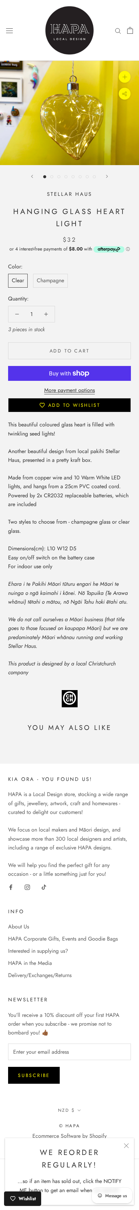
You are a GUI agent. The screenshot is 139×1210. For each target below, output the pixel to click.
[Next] (107, 176)
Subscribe (34, 1075)
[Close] (126, 1145)
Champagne (50, 280)
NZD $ (66, 1110)
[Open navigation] (9, 30)
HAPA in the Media (30, 963)
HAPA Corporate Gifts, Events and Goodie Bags (63, 939)
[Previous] (32, 176)
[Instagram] (27, 887)
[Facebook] (10, 887)
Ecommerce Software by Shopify (69, 1136)
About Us (18, 926)
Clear (18, 280)
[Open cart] (130, 30)
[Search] (118, 30)
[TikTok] (44, 887)
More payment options (69, 390)
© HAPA (69, 1126)
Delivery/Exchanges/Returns (40, 975)
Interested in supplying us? (38, 951)
